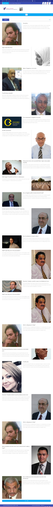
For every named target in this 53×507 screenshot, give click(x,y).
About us (42, 505)
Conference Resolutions (36, 505)
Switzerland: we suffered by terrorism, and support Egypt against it (14, 3)
